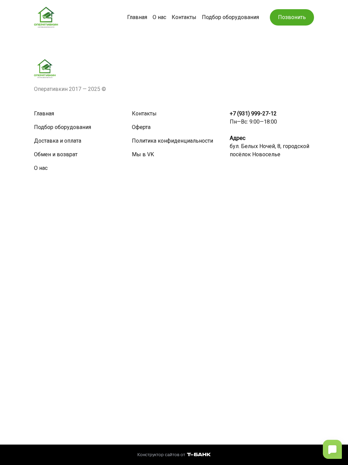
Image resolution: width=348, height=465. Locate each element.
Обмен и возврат (55, 154)
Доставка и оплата (57, 141)
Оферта (141, 127)
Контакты (184, 17)
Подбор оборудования (230, 17)
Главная (137, 17)
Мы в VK (143, 154)
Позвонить (292, 17)
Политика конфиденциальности (172, 141)
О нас (159, 17)
